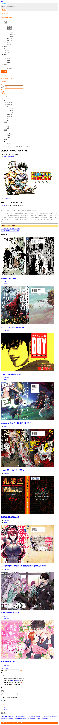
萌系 (34, 718)
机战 (12, 718)
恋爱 (8, 716)
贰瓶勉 (5, 283)
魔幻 (44, 716)
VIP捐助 (4, 71)
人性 (6, 718)
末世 (21, 718)
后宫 (27, 716)
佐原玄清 (6, 616)
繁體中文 (8, 668)
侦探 (46, 716)
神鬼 (56, 716)
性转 (38, 718)
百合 (52, 716)
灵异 (10, 718)
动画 (8, 50)
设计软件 (9, 58)
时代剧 (30, 716)
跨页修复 (12, 34)
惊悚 (39, 716)
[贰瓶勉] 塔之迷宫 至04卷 (8, 278)
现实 (19, 718)
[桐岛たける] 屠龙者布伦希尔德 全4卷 (12, 327)
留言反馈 (4, 3)
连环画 (8, 42)
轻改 (37, 716)
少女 (15, 716)
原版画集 (9, 44)
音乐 (23, 718)
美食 (2, 718)
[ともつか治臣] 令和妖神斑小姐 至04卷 (12, 470)
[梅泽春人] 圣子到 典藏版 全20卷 (11, 374)
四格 (17, 718)
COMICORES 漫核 (10, 722)
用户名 (2, 691)
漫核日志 (4, 10)
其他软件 (9, 62)
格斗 (54, 716)
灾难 (27, 718)
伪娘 (42, 718)
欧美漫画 (9, 40)
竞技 (23, 716)
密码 (2, 694)
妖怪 (30, 718)
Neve (22, 722)
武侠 (25, 718)
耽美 (15, 718)
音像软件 (9, 60)
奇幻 (7, 198)
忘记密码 (6, 710)
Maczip (17, 680)
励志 (35, 716)
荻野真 (5, 522)
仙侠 (40, 718)
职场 (33, 716)
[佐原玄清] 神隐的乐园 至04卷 (10, 613)
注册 (5, 708)
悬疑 (25, 716)
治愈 (41, 716)
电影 (8, 52)
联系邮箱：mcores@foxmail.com (9, 6)
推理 (8, 718)
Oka (12, 680)
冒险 (4, 198)
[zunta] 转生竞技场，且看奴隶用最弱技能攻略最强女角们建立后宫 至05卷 (23, 566)
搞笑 (6, 716)
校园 (10, 716)
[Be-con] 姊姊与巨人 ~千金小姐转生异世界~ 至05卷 (16, 423)
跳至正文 (3, 1)
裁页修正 (12, 36)
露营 (45, 718)
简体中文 (3, 668)
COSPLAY (9, 68)
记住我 (4, 700)
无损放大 (12, 32)
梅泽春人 (6, 379)
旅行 (36, 718)
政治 (47, 718)
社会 (19, 716)
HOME (5, 21)
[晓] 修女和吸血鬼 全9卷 (8, 661)
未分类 (5, 426)
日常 (21, 716)
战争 (50, 716)
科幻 (17, 716)
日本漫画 (9, 27)
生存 (4, 718)
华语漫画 (9, 38)
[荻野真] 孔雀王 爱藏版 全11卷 (10, 517)
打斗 (9, 198)
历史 (48, 716)
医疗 (32, 718)
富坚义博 (6, 156)
